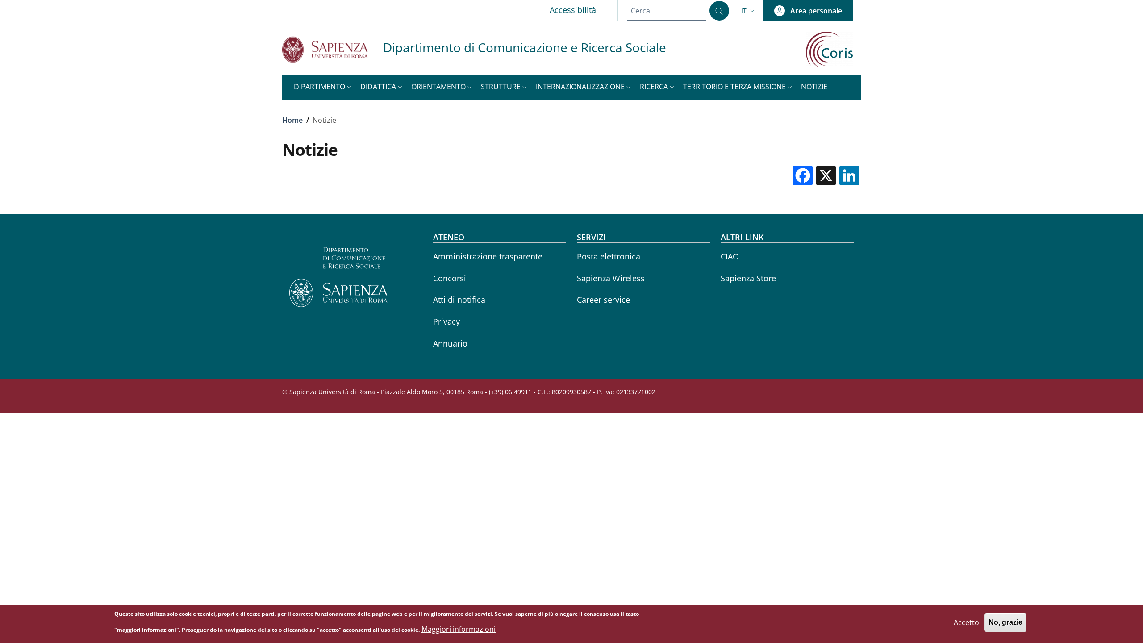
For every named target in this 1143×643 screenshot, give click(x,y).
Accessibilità (573, 9)
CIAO (730, 256)
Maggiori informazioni (458, 629)
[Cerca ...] (719, 11)
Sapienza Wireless (611, 278)
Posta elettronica (608, 256)
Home (292, 120)
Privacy (446, 321)
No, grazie (1005, 622)
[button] (748, 10)
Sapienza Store (748, 278)
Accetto (966, 622)
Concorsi (449, 278)
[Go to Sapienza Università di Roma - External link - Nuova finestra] (332, 49)
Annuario (450, 343)
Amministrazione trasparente (487, 256)
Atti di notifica (459, 299)
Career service (603, 299)
